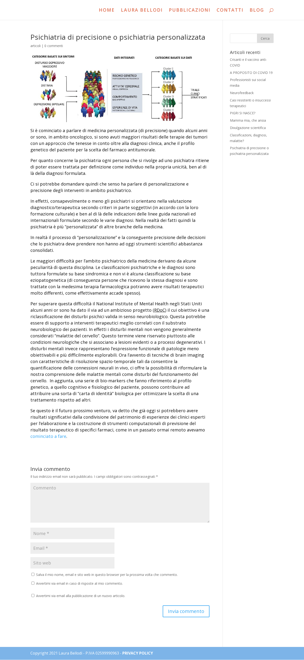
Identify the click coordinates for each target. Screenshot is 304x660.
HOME (107, 10)
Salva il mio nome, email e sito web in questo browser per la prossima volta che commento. (107, 574)
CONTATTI (230, 10)
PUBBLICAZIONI (189, 10)
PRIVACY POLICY (137, 653)
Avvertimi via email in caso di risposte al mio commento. (79, 583)
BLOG (257, 10)
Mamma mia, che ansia (248, 120)
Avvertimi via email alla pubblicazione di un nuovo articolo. (80, 595)
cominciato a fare (48, 436)
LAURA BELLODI (142, 10)
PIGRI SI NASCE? (242, 113)
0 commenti (53, 45)
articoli (35, 45)
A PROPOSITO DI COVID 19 (251, 72)
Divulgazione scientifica (248, 127)
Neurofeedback (242, 93)
